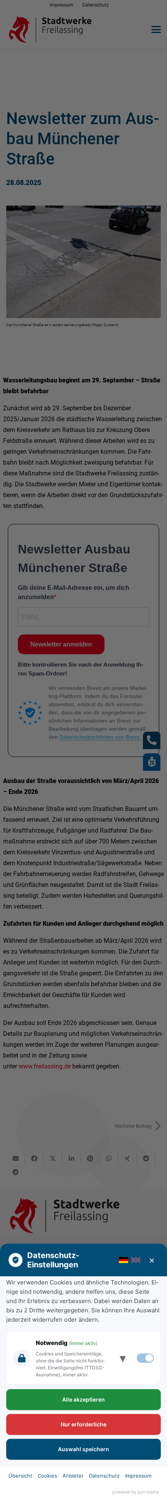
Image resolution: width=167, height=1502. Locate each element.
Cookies (47, 1476)
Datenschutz (104, 1476)
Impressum (138, 1476)
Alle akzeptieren (83, 1399)
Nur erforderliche (83, 1424)
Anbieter (73, 1476)
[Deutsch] (123, 1260)
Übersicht (20, 1476)
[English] (136, 1260)
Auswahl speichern (83, 1449)
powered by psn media (135, 1492)
